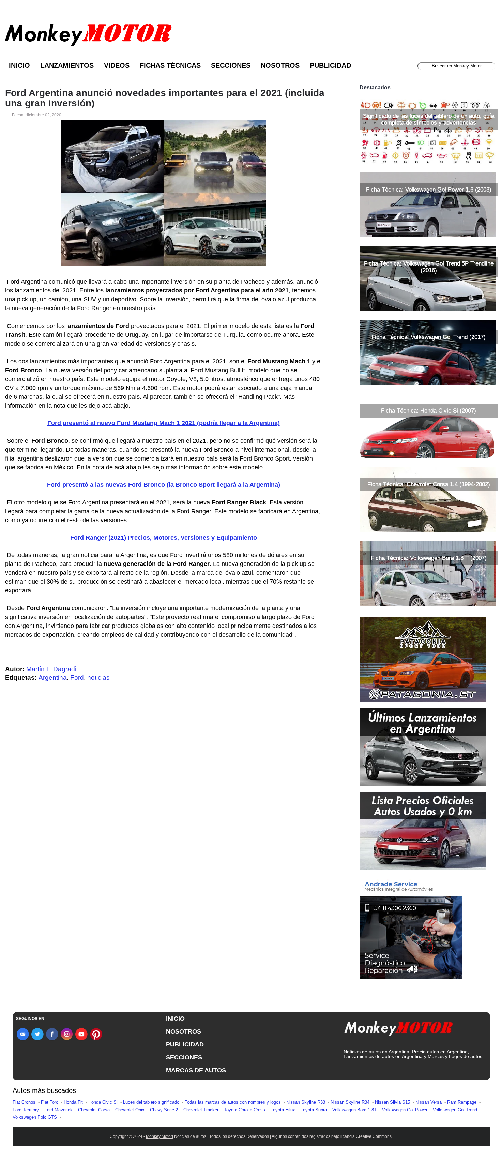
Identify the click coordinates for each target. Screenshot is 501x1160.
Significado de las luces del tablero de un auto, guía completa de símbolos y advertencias (428, 119)
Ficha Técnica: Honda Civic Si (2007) (428, 410)
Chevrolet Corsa (94, 1109)
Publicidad (330, 65)
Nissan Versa (428, 1102)
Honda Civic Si (103, 1102)
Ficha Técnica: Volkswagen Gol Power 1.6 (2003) (428, 189)
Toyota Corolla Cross (244, 1109)
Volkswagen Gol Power (404, 1109)
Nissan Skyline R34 (350, 1102)
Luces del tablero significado (151, 1102)
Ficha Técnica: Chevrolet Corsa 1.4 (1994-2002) (428, 484)
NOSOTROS (183, 1031)
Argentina (53, 677)
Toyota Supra (314, 1109)
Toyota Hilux (283, 1109)
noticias (98, 677)
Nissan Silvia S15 (392, 1102)
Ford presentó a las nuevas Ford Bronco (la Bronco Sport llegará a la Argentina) (163, 484)
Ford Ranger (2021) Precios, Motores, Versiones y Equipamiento (163, 537)
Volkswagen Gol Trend (455, 1109)
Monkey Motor (159, 1136)
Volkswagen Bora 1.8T (354, 1109)
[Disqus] (165, 824)
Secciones (230, 65)
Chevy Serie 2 (164, 1109)
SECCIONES (184, 1057)
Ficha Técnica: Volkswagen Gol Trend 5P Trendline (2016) (429, 266)
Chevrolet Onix (130, 1109)
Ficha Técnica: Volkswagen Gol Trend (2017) (428, 337)
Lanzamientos (67, 65)
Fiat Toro (49, 1102)
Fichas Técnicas (170, 65)
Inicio (19, 65)
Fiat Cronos (24, 1102)
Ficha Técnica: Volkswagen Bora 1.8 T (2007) (429, 558)
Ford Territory (26, 1109)
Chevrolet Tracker (200, 1109)
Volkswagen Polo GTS (35, 1117)
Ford (77, 677)
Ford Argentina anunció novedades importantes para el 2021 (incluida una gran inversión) (164, 98)
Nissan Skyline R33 (305, 1102)
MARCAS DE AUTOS (196, 1070)
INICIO (175, 1018)
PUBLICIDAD (185, 1044)
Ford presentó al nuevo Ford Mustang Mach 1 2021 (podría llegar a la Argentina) (163, 423)
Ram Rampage (461, 1102)
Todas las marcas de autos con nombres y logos (233, 1102)
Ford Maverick (58, 1109)
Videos (117, 65)
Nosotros (280, 65)
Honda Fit (73, 1102)
